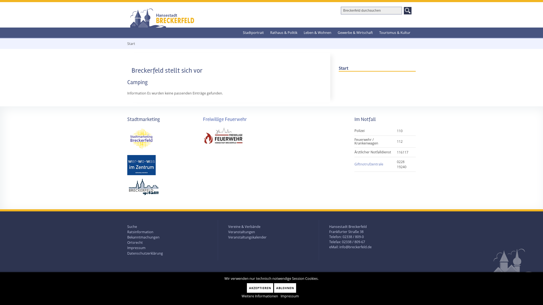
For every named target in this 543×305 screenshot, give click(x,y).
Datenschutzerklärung (145, 253)
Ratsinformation (140, 232)
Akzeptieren (260, 288)
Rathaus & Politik (283, 32)
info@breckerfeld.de (355, 247)
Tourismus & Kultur (394, 32)
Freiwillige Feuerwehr (225, 119)
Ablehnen (285, 288)
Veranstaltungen (241, 232)
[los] (407, 10)
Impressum (136, 247)
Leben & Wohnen (317, 32)
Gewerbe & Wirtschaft (355, 32)
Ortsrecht (135, 242)
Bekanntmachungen (143, 237)
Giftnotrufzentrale (368, 164)
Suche (132, 226)
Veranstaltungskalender (247, 237)
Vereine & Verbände (244, 226)
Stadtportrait (253, 32)
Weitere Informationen (260, 296)
